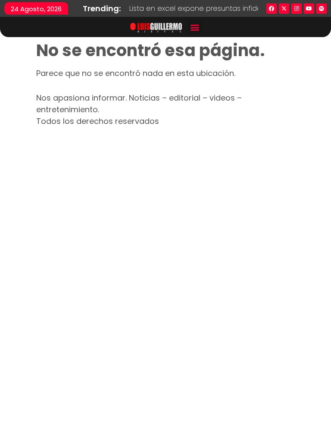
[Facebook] (271, 8)
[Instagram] (296, 8)
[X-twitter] (284, 8)
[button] (195, 27)
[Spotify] (321, 8)
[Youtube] (309, 8)
